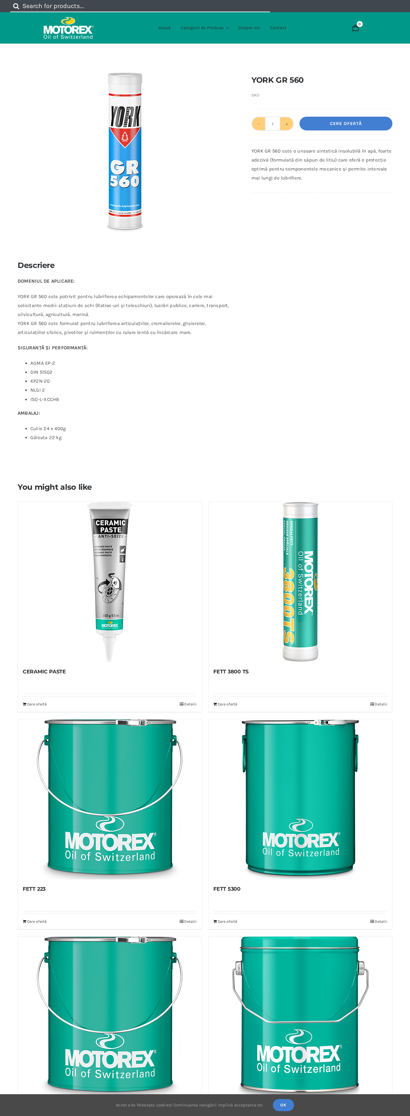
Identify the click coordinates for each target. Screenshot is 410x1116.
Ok (283, 1105)
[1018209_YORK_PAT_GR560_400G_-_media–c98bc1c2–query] (125, 152)
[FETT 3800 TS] (300, 582)
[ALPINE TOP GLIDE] (300, 1017)
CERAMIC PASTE (44, 672)
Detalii (190, 704)
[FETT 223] (109, 799)
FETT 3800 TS (231, 672)
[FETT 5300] (300, 799)
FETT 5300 (227, 889)
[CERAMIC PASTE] (109, 582)
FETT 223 (34, 889)
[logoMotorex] (69, 19)
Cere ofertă (346, 123)
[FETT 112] (109, 1017)
